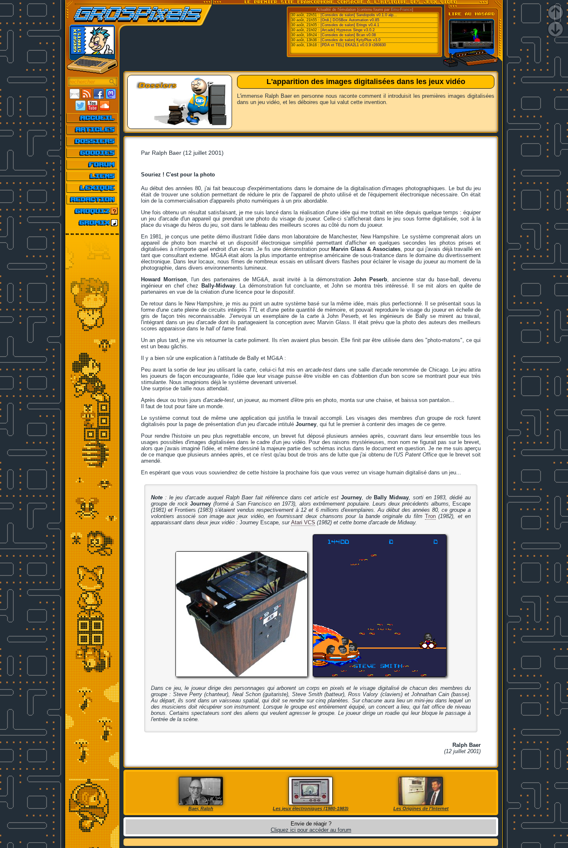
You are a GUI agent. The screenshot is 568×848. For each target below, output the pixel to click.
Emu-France (401, 9)
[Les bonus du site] (92, 153)
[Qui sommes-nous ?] (92, 199)
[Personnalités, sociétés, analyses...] (92, 141)
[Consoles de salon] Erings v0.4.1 (350, 25)
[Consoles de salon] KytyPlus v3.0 (350, 40)
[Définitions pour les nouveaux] (92, 187)
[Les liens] (92, 176)
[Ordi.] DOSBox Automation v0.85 (350, 20)
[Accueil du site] (92, 118)
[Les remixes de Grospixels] (92, 222)
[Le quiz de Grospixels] (92, 211)
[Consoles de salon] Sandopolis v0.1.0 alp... (359, 15)
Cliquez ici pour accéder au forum (311, 830)
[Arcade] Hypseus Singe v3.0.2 (348, 30)
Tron (430, 516)
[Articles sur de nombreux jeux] (92, 129)
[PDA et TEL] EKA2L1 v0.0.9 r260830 (353, 45)
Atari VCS (303, 522)
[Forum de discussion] (92, 164)
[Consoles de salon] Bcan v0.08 (348, 35)
